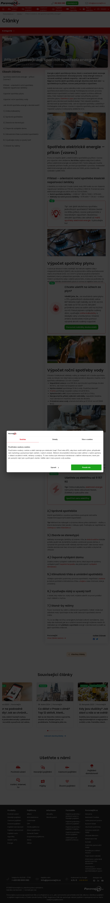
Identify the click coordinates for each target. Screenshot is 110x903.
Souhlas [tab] (23, 439)
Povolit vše (86, 467)
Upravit (53, 467)
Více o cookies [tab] (87, 439)
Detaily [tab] (55, 439)
